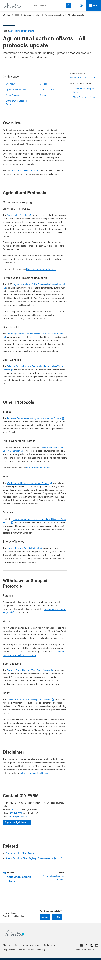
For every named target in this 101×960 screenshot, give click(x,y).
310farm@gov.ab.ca (18, 816)
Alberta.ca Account (81, 5)
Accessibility (40, 949)
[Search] (68, 5)
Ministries (7, 944)
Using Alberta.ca (9, 949)
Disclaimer (44, 83)
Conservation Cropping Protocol (41, 268)
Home (8, 15)
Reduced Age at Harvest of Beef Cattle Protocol (28, 670)
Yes (46, 917)
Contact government (31, 944)
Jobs (17, 944)
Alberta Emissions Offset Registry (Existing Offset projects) (32, 858)
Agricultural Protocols (16, 89)
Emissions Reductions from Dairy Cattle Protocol (29, 699)
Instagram (91, 945)
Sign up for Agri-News (15, 822)
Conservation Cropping (17, 215)
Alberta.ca (48, 933)
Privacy (30, 949)
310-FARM (15, 809)
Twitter (86, 945)
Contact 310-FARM (48, 89)
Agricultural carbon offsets (54, 15)
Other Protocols (13, 95)
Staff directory (50, 944)
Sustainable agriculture (32, 15)
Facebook (81, 945)
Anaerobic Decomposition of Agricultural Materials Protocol (34, 418)
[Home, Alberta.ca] (12, 5)
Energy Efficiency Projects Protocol (23, 548)
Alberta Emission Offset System (24, 170)
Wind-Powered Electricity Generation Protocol (28, 482)
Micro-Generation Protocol (85, 97)
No (58, 917)
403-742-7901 (16, 813)
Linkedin (96, 945)
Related (43, 95)
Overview (10, 83)
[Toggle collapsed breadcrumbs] (17, 15)
